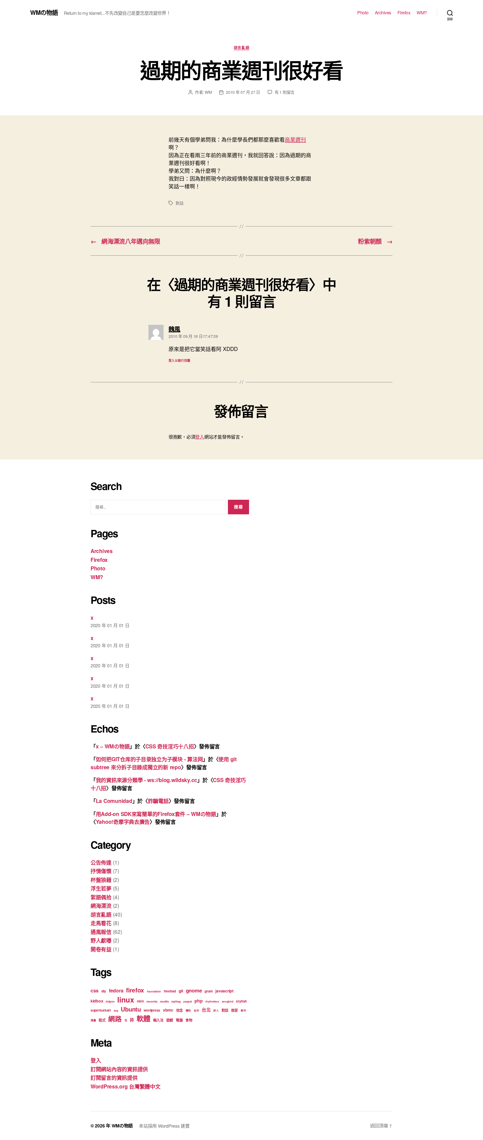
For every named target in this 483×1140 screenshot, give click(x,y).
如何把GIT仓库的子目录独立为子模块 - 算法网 (149, 759)
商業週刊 (295, 139)
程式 (102, 1019)
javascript (224, 991)
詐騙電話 (158, 800)
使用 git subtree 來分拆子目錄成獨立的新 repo (164, 763)
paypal (187, 1001)
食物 (188, 1019)
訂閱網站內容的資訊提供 (119, 1069)
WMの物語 (44, 12)
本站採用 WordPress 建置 (164, 1125)
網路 (115, 1018)
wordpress (152, 1010)
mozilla (164, 1001)
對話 (179, 203)
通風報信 (101, 931)
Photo (363, 12)
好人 (216, 1010)
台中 (196, 1010)
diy (103, 990)
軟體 (143, 1019)
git (181, 991)
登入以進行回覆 (179, 360)
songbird (227, 1001)
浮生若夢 (101, 888)
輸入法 (158, 1019)
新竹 (243, 1010)
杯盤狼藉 (101, 879)
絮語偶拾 (101, 897)
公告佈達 (101, 862)
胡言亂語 (241, 47)
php (198, 1000)
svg (116, 1010)
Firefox (404, 12)
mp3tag (176, 1001)
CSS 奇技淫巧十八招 (169, 746)
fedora (116, 990)
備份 (188, 1010)
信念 (179, 1010)
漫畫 (93, 1020)
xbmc (168, 1010)
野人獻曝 (101, 940)
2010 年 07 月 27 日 (243, 92)
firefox (135, 990)
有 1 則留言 (285, 92)
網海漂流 (101, 905)
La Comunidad (114, 800)
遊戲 (169, 1019)
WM (208, 92)
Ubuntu (131, 1009)
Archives (383, 12)
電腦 (179, 1019)
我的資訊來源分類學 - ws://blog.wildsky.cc (146, 780)
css (95, 990)
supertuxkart (101, 1010)
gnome (194, 990)
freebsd (170, 990)
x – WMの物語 (113, 746)
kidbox (97, 1001)
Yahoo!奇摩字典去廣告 (123, 821)
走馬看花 (101, 923)
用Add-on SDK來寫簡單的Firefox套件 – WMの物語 (156, 813)
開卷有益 (101, 949)
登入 (199, 436)
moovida (151, 1001)
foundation (154, 991)
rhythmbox (212, 1001)
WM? (422, 12)
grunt (209, 990)
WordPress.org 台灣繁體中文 (125, 1086)
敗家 (234, 1010)
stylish (241, 1001)
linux (125, 999)
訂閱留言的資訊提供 (114, 1077)
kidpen (110, 1001)
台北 (206, 1010)
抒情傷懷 (101, 871)
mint (140, 1001)
